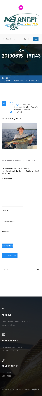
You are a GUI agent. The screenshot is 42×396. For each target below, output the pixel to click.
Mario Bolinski (19, 107)
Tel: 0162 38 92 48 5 (10, 351)
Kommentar (7, 178)
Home (7, 80)
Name (5, 211)
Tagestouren (18, 80)
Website (5, 232)
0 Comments (25, 104)
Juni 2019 (11, 102)
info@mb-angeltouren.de (12, 347)
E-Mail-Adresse (9, 221)
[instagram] (20, 7)
